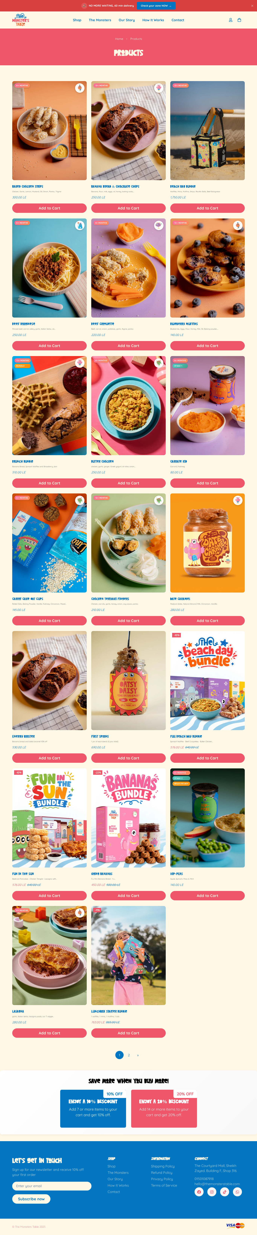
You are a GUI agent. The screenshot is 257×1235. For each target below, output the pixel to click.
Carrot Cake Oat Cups (27, 599)
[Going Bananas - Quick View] (128, 818)
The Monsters (100, 20)
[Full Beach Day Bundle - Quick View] (207, 680)
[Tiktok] (224, 1192)
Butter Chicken (102, 461)
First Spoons (100, 736)
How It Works (153, 20)
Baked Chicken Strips (27, 186)
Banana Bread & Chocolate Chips (115, 186)
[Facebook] (199, 1192)
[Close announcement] (252, 5)
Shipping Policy (163, 1166)
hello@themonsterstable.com (217, 1184)
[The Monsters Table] (20, 20)
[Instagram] (211, 1192)
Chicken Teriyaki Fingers (110, 599)
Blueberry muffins (184, 324)
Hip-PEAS (176, 874)
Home (119, 39)
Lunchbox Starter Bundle (109, 1011)
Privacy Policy (162, 1179)
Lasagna (18, 1011)
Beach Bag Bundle (183, 186)
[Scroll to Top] (249, 1214)
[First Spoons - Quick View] (128, 680)
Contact (178, 20)
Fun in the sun (23, 874)
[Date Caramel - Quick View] (207, 543)
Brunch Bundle (22, 461)
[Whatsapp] (237, 1192)
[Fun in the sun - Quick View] (49, 818)
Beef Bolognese (23, 324)
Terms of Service (164, 1185)
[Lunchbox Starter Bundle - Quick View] (128, 955)
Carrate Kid (178, 461)
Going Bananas (101, 874)
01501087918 (204, 1179)
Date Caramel (180, 599)
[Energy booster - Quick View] (49, 680)
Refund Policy (161, 1173)
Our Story (127, 20)
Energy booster (23, 736)
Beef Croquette (102, 324)
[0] (239, 20)
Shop (77, 20)
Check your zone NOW (156, 6)
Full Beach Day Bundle (186, 736)
